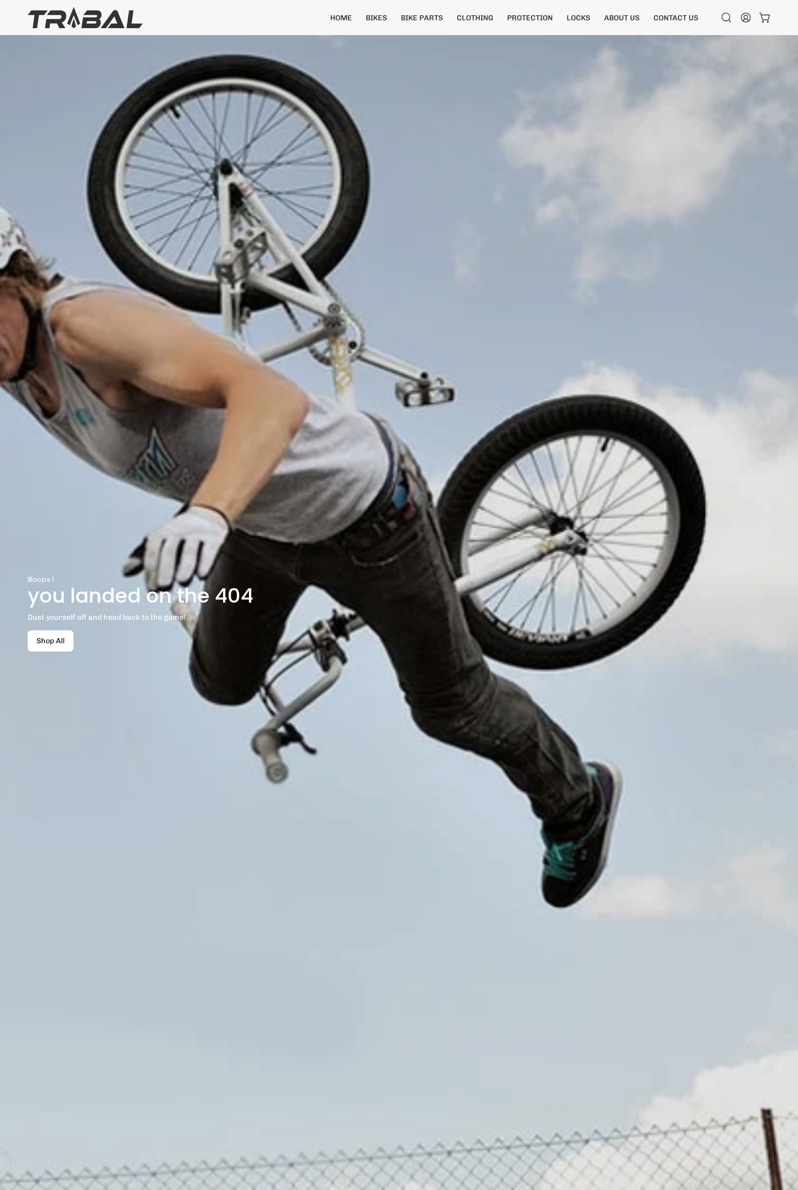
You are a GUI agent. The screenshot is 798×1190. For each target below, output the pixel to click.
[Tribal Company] (85, 17)
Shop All (50, 640)
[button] (376, 17)
